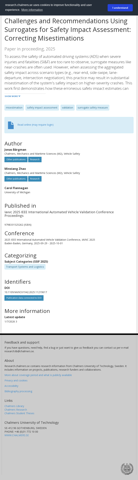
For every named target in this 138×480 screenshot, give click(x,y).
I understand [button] (120, 7)
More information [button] (32, 9)
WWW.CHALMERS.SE (16, 435)
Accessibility (11, 386)
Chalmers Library (14, 406)
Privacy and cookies (15, 380)
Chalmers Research (15, 409)
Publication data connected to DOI (24, 297)
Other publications (16, 159)
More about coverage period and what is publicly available (38, 375)
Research (35, 159)
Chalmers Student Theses (19, 413)
